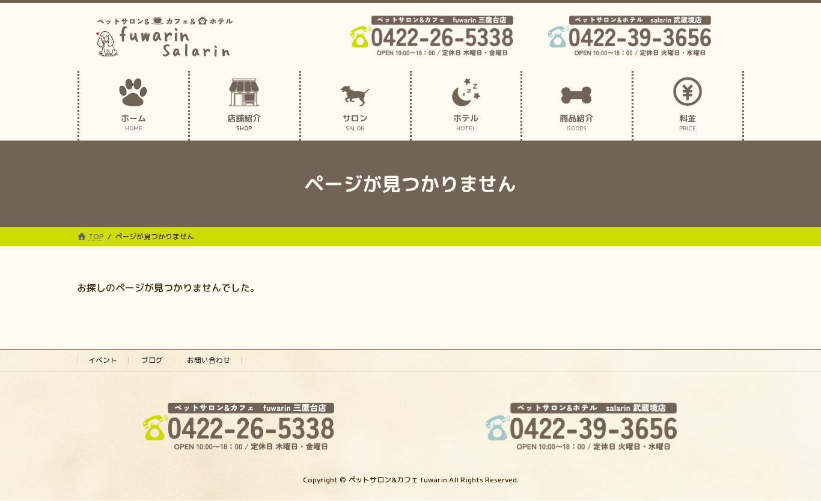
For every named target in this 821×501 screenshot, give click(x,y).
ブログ (152, 360)
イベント (102, 360)
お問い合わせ (208, 360)
